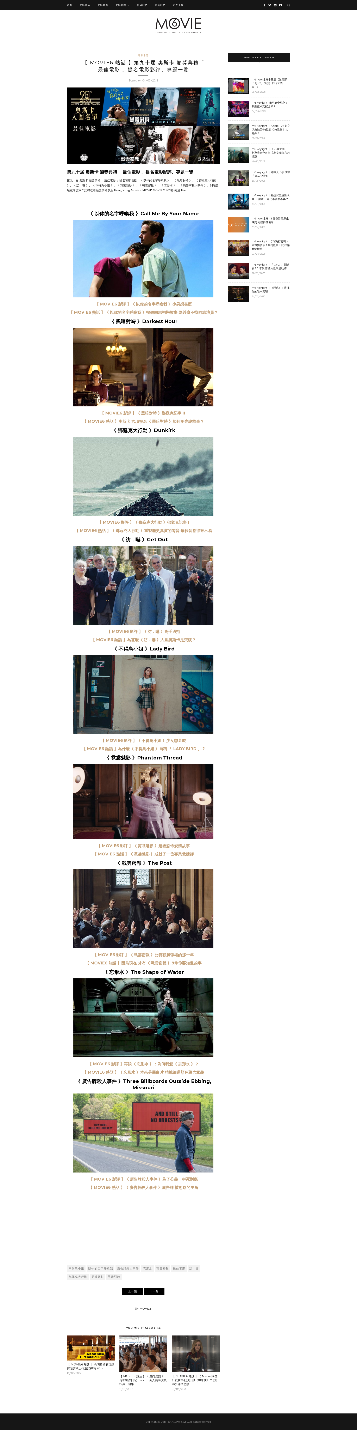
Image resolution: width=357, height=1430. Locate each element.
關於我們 (160, 5)
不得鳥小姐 (76, 1268)
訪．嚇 (194, 1268)
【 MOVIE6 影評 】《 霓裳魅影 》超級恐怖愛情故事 (143, 845)
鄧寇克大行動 (78, 1277)
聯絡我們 (142, 5)
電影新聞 (120, 5)
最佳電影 (179, 1268)
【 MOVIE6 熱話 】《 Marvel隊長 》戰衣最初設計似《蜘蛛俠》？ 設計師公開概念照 (195, 1380)
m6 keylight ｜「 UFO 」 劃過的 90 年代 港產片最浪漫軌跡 (270, 266)
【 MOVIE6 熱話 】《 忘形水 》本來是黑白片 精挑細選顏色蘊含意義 (143, 1072)
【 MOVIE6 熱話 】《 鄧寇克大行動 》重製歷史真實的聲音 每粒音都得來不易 (143, 530)
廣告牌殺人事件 (128, 1268)
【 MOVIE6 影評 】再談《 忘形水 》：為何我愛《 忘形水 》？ (143, 1064)
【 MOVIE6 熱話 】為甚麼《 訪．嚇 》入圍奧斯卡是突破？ (143, 639)
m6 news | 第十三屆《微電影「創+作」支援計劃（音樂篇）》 (269, 83)
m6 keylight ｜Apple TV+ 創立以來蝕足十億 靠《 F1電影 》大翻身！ (271, 129)
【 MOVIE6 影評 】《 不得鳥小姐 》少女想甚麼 (143, 740)
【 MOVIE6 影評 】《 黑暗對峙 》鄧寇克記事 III (143, 413)
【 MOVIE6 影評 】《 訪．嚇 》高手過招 (143, 631)
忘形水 (147, 1268)
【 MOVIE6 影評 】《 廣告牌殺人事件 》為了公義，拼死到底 (143, 1179)
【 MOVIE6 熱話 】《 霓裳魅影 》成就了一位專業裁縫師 (143, 854)
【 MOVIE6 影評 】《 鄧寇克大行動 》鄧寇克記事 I (143, 522)
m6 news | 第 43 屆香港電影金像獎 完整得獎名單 (270, 220)
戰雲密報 (162, 1268)
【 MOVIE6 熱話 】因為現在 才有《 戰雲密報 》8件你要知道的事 (143, 963)
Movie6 (146, 1308)
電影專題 (103, 5)
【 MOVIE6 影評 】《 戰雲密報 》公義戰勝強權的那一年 (143, 954)
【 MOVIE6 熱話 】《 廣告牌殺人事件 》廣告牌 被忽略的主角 (143, 1187)
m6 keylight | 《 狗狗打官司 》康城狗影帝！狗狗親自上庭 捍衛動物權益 (271, 245)
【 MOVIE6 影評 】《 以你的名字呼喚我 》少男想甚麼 (143, 304)
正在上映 (178, 5)
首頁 (69, 5)
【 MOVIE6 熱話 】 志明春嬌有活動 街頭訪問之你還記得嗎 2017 (90, 1366)
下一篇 (154, 1291)
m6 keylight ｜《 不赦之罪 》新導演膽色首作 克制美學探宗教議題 (271, 152)
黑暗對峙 (114, 1277)
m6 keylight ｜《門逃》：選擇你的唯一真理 (270, 289)
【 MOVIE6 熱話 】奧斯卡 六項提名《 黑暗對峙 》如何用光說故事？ (143, 421)
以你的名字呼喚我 (100, 1268)
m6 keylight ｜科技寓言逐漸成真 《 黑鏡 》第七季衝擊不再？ (270, 197)
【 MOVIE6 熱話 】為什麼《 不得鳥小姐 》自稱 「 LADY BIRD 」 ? (143, 748)
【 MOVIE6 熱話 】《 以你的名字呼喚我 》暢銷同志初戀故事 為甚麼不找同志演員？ (143, 312)
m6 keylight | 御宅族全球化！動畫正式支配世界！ (270, 104)
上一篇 (132, 1291)
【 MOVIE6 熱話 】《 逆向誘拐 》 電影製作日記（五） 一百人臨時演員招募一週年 (143, 1380)
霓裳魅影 (97, 1277)
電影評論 (85, 5)
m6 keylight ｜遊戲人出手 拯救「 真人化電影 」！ (271, 173)
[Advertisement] (143, 1231)
